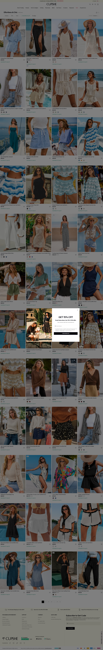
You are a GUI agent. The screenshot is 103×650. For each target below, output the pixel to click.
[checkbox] (54, 328)
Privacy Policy (62, 330)
